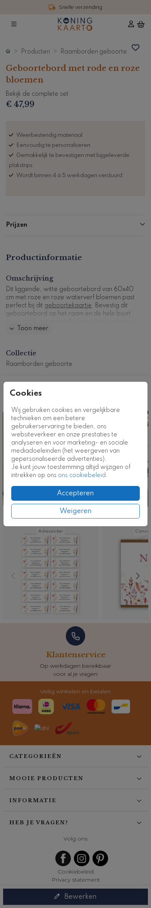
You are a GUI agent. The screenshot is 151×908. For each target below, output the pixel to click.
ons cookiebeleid (82, 475)
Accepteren (75, 493)
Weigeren (76, 511)
